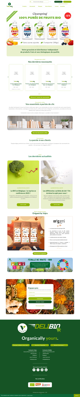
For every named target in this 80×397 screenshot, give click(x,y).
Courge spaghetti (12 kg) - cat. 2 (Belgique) (16, 84)
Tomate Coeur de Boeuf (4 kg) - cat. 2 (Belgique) (32, 84)
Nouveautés (32, 6)
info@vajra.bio (33, 359)
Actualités (62, 6)
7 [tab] (41, 46)
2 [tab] (35, 46)
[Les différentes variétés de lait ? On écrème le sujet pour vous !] (57, 172)
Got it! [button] (76, 395)
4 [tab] (38, 46)
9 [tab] (44, 46)
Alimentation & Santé (23, 188)
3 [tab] (37, 46)
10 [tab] (45, 46)
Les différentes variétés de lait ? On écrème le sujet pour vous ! (56, 192)
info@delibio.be (46, 359)
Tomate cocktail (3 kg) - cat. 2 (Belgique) (64, 84)
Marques (40, 6)
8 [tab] (43, 46)
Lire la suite (23, 204)
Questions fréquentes (40, 345)
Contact (57, 6)
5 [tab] (39, 46)
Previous (8, 28)
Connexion (40, 298)
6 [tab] (40, 46)
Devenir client (58, 1)
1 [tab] (34, 46)
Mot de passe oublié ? (40, 305)
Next (71, 28)
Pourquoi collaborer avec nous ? (20, 345)
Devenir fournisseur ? (63, 3)
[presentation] (8, 77)
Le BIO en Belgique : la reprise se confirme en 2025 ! (23, 192)
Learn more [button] (30, 395)
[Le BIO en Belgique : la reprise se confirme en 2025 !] (23, 172)
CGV (46, 392)
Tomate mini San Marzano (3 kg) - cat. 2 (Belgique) (48, 84)
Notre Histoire (48, 6)
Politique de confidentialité (38, 392)
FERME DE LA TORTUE (16, 89)
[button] (39, 94)
